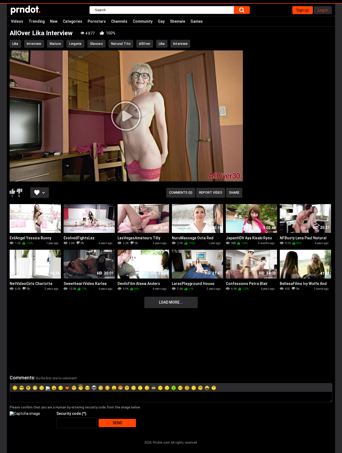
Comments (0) (180, 192)
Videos (17, 21)
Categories (72, 21)
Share (234, 192)
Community (143, 21)
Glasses (96, 44)
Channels (119, 21)
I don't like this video (19, 191)
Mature (55, 44)
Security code (68, 413)
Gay (161, 21)
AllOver (144, 44)
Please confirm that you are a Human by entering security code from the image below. (75, 407)
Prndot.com (161, 442)
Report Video (210, 192)
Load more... (171, 302)
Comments (22, 377)
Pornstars (97, 21)
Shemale (177, 21)
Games (197, 21)
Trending (37, 21)
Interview (34, 44)
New (53, 21)
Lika (15, 44)
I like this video (12, 191)
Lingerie (75, 44)
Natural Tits (121, 44)
